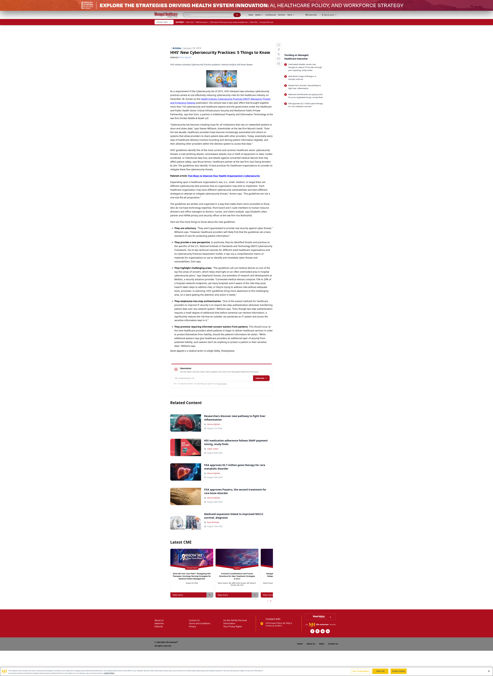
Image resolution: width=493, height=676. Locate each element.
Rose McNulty (213, 522)
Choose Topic (162, 22)
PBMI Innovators (202, 22)
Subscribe (260, 378)
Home (300, 644)
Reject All (380, 671)
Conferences (270, 15)
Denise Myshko (213, 424)
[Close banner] (489, 3)
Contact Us (194, 620)
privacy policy (222, 384)
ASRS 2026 (253, 22)
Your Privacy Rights (232, 626)
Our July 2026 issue (266, 22)
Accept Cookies (398, 671)
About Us (159, 620)
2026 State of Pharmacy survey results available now (229, 22)
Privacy (192, 626)
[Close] (489, 671)
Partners (281, 15)
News (250, 15)
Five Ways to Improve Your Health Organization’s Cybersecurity (224, 175)
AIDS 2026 (190, 22)
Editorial (159, 626)
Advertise (159, 623)
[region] (246, 671)
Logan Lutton (212, 449)
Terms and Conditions (199, 623)
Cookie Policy (109, 673)
